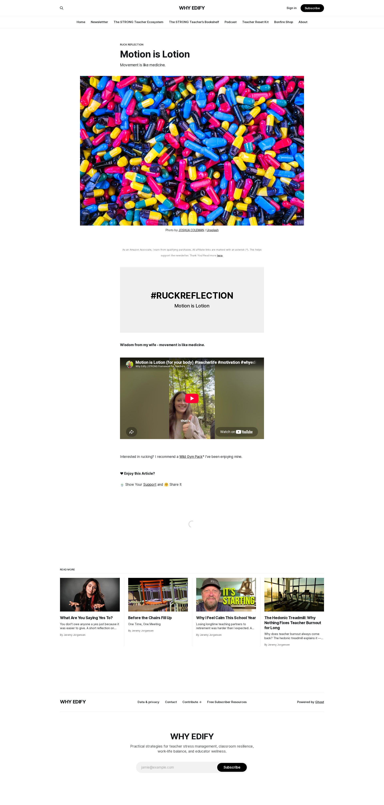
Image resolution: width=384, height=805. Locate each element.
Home (81, 22)
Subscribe (312, 8)
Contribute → (192, 702)
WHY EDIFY (192, 8)
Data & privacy (148, 702)
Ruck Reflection (131, 44)
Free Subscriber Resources (227, 702)
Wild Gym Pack (191, 457)
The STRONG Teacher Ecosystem (138, 22)
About (303, 22)
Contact (171, 702)
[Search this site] (62, 8)
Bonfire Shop (283, 22)
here (220, 255)
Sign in (292, 8)
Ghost (319, 702)
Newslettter (99, 22)
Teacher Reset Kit (255, 22)
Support (149, 485)
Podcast (231, 22)
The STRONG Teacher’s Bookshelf (194, 22)
